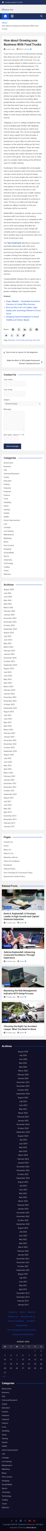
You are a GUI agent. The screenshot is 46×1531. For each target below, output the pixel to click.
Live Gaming (8, 531)
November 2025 (10, 622)
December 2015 (10, 816)
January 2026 (9, 615)
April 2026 (8, 604)
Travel (6, 570)
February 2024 (9, 690)
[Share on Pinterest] (36, 329)
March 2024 (8, 686)
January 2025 (9, 654)
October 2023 (9, 704)
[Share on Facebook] (13, 329)
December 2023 (10, 697)
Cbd (5, 470)
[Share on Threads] (17, 335)
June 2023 (8, 719)
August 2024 (9, 668)
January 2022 (9, 780)
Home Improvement (12, 520)
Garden (6, 513)
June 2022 (8, 762)
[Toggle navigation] (12, 16)
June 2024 (8, 676)
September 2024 (10, 665)
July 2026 (7, 593)
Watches (7, 574)
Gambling (7, 502)
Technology (8, 563)
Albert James (24, 49)
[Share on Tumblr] (12, 335)
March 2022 (8, 773)
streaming (8, 560)
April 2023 (8, 726)
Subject (7, 400)
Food (6, 499)
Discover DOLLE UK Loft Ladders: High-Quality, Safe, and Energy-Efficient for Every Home (23, 310)
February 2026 (9, 611)
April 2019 (8, 812)
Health (6, 517)
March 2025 (8, 647)
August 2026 (9, 589)
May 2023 (7, 722)
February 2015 (9, 823)
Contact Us (8, 842)
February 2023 (9, 733)
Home (6, 846)
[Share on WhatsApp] (30, 329)
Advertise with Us (11, 857)
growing (29, 340)
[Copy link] (23, 335)
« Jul (4, 1376)
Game (6, 506)
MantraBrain (31, 1527)
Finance (7, 495)
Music (6, 542)
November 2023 (10, 701)
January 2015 (9, 826)
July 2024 (7, 672)
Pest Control (9, 545)
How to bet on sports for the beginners (22, 352)
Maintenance (9, 535)
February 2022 (9, 776)
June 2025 (8, 640)
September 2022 (10, 751)
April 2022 (8, 769)
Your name (8, 379)
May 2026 (7, 600)
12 (17, 1360)
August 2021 (9, 798)
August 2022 (9, 755)
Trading (7, 567)
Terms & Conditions (12, 861)
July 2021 (7, 801)
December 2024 (10, 658)
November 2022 (10, 744)
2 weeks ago (11, 923)
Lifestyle (7, 527)
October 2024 (9, 661)
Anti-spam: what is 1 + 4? (14, 435)
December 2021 (10, 783)
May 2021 (7, 809)
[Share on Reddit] (6, 335)
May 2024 (7, 679)
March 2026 (8, 607)
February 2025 (9, 651)
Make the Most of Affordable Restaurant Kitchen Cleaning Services (23, 362)
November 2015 (10, 819)
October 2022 (9, 747)
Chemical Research (11, 474)
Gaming (7, 509)
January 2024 (9, 694)
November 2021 (10, 787)
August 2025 (9, 633)
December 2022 (10, 740)
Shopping (7, 549)
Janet (22, 923)
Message (7, 409)
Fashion (7, 484)
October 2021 (9, 791)
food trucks (20, 340)
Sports (6, 556)
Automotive (8, 463)
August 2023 (9, 712)
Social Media (9, 553)
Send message (12, 446)
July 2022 (7, 758)
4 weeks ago (11, 961)
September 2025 (10, 629)
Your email (8, 390)
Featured (7, 488)
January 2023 (9, 737)
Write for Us (8, 853)
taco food (36, 340)
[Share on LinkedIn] (24, 329)
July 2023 (7, 715)
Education (8, 481)
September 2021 (10, 794)
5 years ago (10, 49)
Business (11, 340)
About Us (7, 850)
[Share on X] (19, 329)
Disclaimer (8, 865)
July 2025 (7, 636)
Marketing (8, 538)
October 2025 (9, 625)
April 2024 (8, 683)
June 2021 (8, 805)
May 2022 (7, 765)
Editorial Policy (9, 869)
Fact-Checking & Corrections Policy (18, 873)
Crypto (6, 477)
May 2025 (7, 643)
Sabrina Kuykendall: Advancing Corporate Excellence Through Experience (19, 955)
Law (5, 524)
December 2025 (10, 618)
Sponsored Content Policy (14, 876)
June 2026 (8, 597)
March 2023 (8, 730)
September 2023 (10, 708)
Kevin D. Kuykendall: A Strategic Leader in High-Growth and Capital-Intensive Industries (22, 916)
